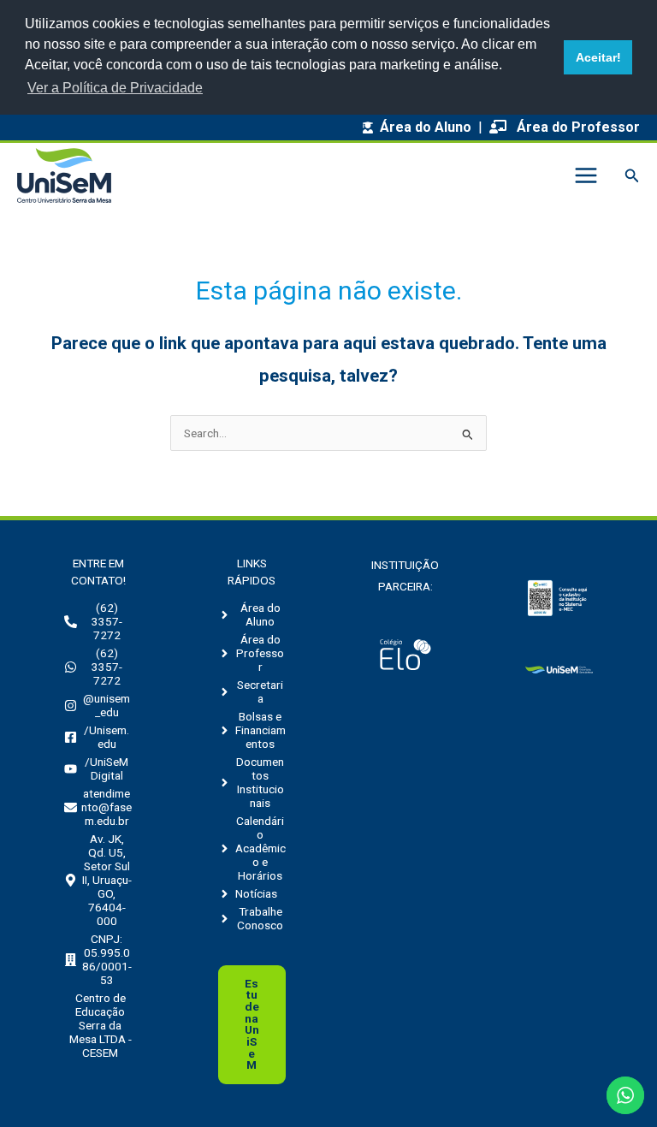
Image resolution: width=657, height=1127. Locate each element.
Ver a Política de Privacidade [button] (115, 87)
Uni (252, 1024)
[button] (632, 176)
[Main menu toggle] (585, 176)
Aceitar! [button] (598, 57)
